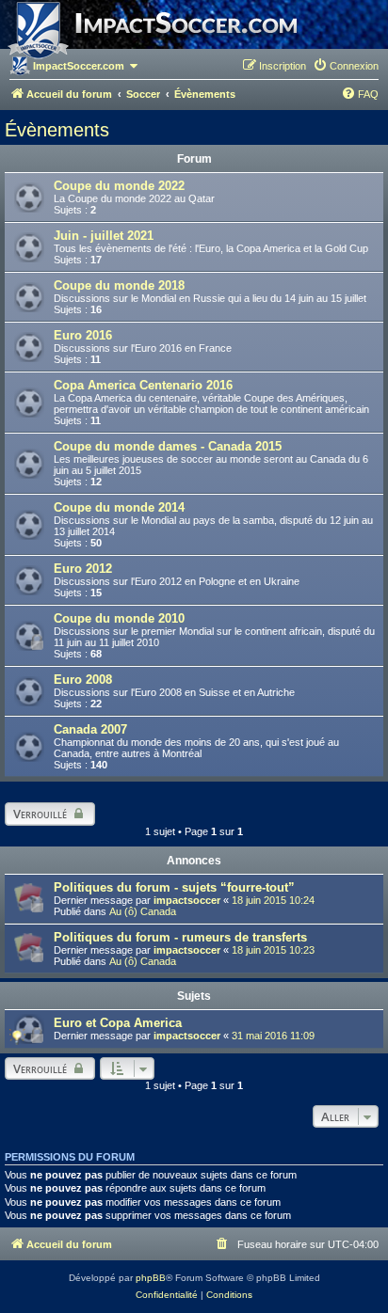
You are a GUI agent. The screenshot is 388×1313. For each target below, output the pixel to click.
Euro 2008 (83, 679)
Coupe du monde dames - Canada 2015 (168, 446)
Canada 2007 (90, 729)
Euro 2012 (83, 569)
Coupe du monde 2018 (119, 285)
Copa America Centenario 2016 (143, 385)
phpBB (151, 1278)
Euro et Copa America (118, 1023)
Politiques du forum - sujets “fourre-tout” (174, 887)
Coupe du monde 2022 (119, 186)
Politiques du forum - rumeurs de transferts (180, 937)
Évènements (57, 129)
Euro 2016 (83, 335)
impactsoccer (187, 900)
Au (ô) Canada (142, 911)
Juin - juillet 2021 (104, 236)
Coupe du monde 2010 (119, 618)
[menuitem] (346, 66)
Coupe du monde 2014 (119, 507)
